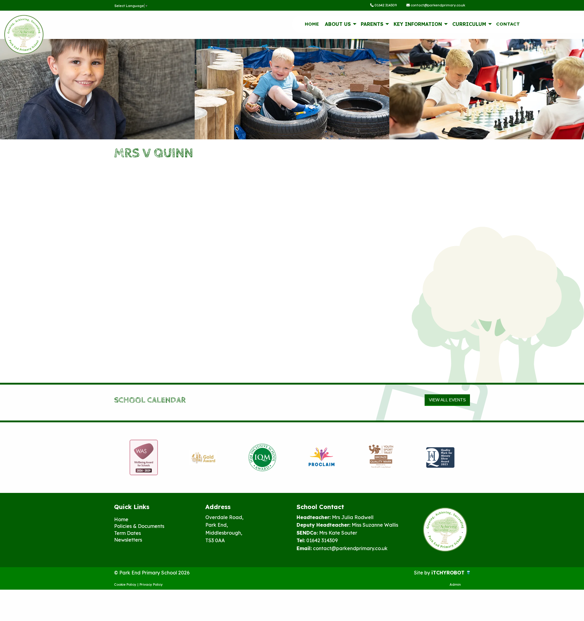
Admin (455, 584)
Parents (372, 24)
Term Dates (127, 533)
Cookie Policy (125, 584)
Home (312, 24)
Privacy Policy (151, 584)
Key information (418, 24)
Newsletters (128, 540)
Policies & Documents (139, 526)
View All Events (447, 399)
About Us (338, 24)
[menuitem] (312, 24)
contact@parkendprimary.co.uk (437, 5)
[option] (143, 457)
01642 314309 (385, 5)
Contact (508, 24)
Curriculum (469, 24)
